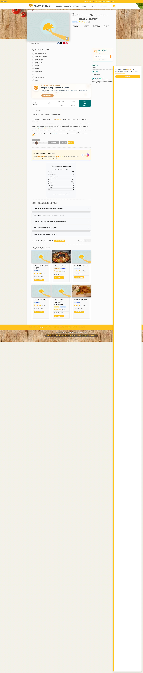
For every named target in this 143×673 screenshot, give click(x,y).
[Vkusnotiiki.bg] (6, 1)
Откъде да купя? (47, 95)
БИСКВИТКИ (68, 327)
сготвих (37, 140)
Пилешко (94, 67)
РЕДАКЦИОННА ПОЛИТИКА (45, 327)
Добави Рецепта (97, 1)
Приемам (127, 76)
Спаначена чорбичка (101, 81)
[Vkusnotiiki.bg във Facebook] (2, 1)
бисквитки (128, 69)
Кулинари (92, 6)
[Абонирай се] (111, 56)
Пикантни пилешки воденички (58, 301)
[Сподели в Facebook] (58, 43)
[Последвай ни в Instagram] (87, 155)
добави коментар (60, 240)
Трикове (76, 6)
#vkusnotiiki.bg (59, 156)
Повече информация (120, 73)
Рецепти (59, 6)
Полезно (84, 6)
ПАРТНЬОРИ (81, 327)
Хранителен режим (87, 1)
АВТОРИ (35, 327)
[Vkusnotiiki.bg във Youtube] (4, 1)
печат (71, 142)
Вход (113, 1)
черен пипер (58, 119)
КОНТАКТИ (74, 327)
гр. (38, 56)
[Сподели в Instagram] (66, 43)
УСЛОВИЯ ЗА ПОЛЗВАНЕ (58, 327)
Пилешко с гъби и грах (41, 266)
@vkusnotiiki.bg (41, 156)
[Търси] (114, 6)
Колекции (67, 6)
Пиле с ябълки (80, 299)
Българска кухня (96, 74)
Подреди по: (81, 240)
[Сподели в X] (61, 43)
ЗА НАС (30, 327)
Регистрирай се (106, 1)
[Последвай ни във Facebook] (82, 155)
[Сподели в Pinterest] (64, 43)
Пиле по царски (61, 265)
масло (54, 133)
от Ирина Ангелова (39, 142)
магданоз (39, 128)
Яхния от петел (40, 299)
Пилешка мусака (81, 265)
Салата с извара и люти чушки (98, 79)
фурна (33, 134)
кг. (36, 54)
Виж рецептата (38, 279)
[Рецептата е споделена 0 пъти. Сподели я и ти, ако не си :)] (35, 43)
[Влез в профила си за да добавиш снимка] (67, 38)
